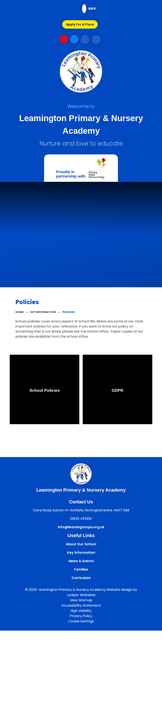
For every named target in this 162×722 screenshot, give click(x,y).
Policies (68, 312)
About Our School (81, 544)
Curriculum (81, 577)
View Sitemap (81, 600)
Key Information (43, 312)
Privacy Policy (81, 616)
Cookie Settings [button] (81, 621)
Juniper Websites (81, 594)
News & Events (81, 561)
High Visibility (81, 610)
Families (81, 569)
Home (19, 312)
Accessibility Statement (81, 605)
